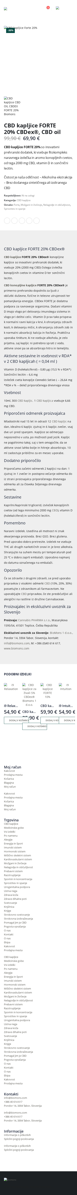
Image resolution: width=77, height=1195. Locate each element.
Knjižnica (9, 907)
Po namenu (11, 835)
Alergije (8, 839)
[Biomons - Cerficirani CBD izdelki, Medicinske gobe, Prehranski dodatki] (20, 9)
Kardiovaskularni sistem (18, 859)
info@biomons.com (17, 643)
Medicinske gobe (14, 827)
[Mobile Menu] (69, 9)
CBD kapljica (45, 400)
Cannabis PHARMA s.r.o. (34, 620)
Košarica (9, 778)
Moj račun (10, 786)
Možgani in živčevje (31, 204)
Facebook (7, 221)
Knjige (7, 910)
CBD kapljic (25, 400)
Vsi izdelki (9, 831)
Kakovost (9, 771)
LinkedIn (22, 221)
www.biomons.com (16, 648)
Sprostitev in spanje (14, 208)
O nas (7, 930)
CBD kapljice (24, 200)
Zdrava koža (11, 895)
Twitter (14, 221)
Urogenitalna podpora (17, 887)
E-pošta (36, 221)
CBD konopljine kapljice (20, 285)
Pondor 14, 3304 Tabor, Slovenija (23, 1105)
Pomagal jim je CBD (15, 922)
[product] (11, 690)
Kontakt (8, 934)
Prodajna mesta (13, 775)
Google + (29, 221)
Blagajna (9, 782)
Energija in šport (13, 843)
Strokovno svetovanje (17, 914)
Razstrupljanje (12, 875)
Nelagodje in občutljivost (56, 204)
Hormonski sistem (14, 851)
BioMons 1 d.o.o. (61, 633)
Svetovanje (10, 903)
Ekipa (7, 942)
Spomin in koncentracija (18, 879)
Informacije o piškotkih (17, 1135)
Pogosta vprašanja (15, 926)
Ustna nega (10, 891)
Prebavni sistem (13, 871)
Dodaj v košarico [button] (19, 720)
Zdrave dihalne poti (15, 899)
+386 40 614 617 (13, 1102)
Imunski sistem (13, 847)
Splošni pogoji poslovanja (19, 1139)
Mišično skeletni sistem (17, 855)
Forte (17, 204)
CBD (54, 510)
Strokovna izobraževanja (18, 918)
